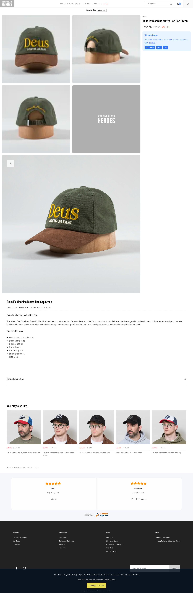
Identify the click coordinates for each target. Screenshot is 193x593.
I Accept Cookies (96, 585)
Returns (62, 544)
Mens (78, 3)
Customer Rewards (20, 537)
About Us (109, 537)
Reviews (62, 548)
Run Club (109, 548)
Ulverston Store (112, 541)
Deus (144, 16)
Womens (87, 3)
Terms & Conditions (162, 537)
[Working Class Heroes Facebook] (16, 568)
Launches (16, 544)
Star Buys (16, 541)
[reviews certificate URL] (96, 514)
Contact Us (63, 537)
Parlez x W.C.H (67, 3)
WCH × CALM (111, 551)
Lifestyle (97, 3)
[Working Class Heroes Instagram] (24, 568)
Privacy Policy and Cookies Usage (167, 541)
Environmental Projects (114, 544)
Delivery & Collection (66, 541)
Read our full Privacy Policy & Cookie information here (96, 579)
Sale (106, 3)
